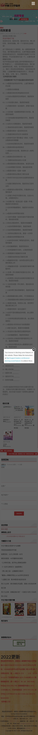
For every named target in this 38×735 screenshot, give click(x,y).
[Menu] (33, 4)
